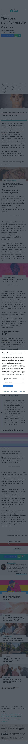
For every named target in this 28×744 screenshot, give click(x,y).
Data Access (14, 391)
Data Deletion (6, 391)
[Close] (25, 353)
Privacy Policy (22, 391)
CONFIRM (8, 386)
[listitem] (14, 379)
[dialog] (14, 372)
